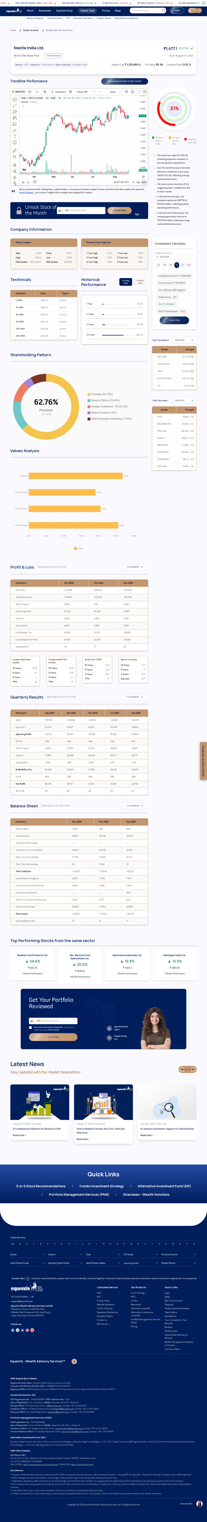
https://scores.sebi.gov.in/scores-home (40, 1465)
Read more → (19, 1135)
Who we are (102, 1324)
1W (164, 265)
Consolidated (133, 567)
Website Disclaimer (106, 1305)
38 (32, 1297)
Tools (88, 1255)
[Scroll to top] (74, 1361)
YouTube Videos (172, 1349)
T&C (35, 1030)
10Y (189, 265)
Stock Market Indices (95, 1263)
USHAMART (163, 459)
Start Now (53, 1037)
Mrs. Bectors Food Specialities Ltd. (80, 957)
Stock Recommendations (126, 18)
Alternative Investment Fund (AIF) (164, 1186)
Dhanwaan (136, 1305)
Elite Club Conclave (174, 1301)
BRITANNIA (163, 445)
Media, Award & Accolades (177, 1309)
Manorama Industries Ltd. (127, 955)
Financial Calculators (83, 18)
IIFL (159, 386)
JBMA (160, 371)
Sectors (51, 1255)
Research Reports (35, 18)
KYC (99, 1297)
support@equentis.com (22, 1301)
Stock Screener (26, 193)
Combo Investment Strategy (101, 1186)
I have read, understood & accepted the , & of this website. (53, 1028)
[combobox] (63, 210)
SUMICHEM (163, 452)
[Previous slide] (182, 1069)
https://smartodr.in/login (82, 1465)
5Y (182, 265)
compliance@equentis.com (62, 1409)
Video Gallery (171, 1312)
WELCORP (162, 357)
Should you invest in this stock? (125, 81)
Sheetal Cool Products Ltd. (32, 955)
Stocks (13, 1255)
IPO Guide (128, 1255)
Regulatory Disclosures (107, 1312)
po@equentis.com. (54, 1406)
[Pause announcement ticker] (204, 3)
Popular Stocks (104, 18)
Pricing (134, 1327)
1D (158, 265)
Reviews (168, 1327)
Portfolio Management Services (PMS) (79, 1194)
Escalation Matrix (105, 1316)
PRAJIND (161, 431)
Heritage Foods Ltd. (174, 955)
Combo (134, 1301)
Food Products (53, 56)
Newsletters (170, 1316)
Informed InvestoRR (140, 1309)
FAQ (99, 1293)
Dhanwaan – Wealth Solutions (146, 1194)
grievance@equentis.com (59, 1412)
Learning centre (131, 1263)
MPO (133, 1297)
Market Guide (171, 1331)
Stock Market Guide (19, 1263)
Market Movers (168, 1263)
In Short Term (140, 282)
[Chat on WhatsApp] (199, 1503)
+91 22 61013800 (19, 1297)
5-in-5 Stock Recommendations (40, 1186)
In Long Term (126, 282)
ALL (13, 1244)
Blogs (167, 1297)
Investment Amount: (163, 253)
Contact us (102, 1320)
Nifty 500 (179, 340)
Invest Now (174, 320)
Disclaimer (43, 1030)
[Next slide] (193, 1069)
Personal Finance (169, 1255)
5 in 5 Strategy (138, 1293)
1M (170, 265)
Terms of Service (105, 1309)
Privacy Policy (69, 1027)
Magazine (169, 1305)
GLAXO (160, 438)
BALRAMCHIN (164, 424)
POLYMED (162, 467)
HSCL (160, 417)
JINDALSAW (163, 364)
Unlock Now (119, 210)
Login (177, 10)
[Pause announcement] (28, 1279)
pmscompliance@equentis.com (69, 1429)
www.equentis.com (184, 1279)
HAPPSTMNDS (164, 379)
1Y (176, 265)
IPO (68, 18)
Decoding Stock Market (59, 1263)
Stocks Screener (54, 18)
